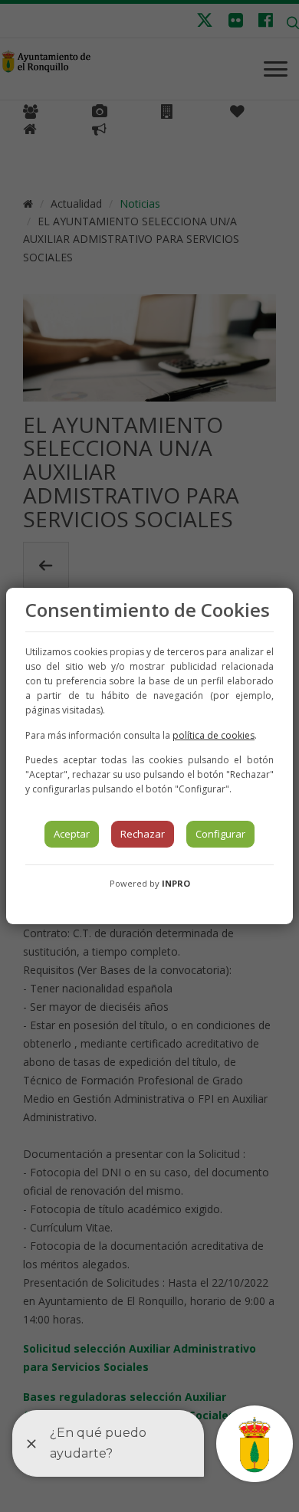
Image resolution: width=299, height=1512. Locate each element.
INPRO (176, 883)
